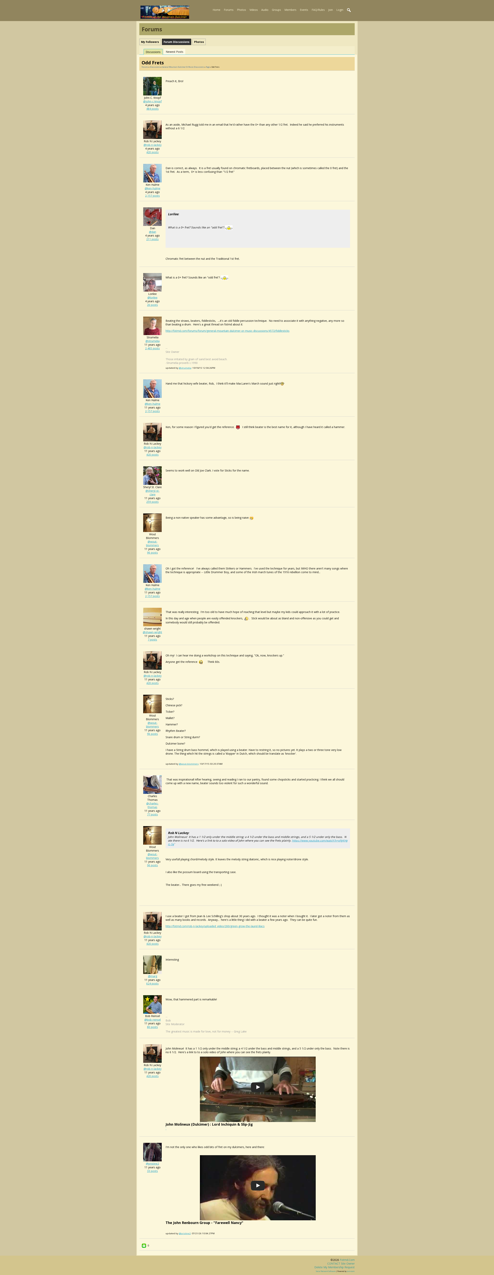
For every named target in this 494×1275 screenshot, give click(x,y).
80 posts (152, 1027)
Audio (264, 10)
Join (330, 10)
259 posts (152, 502)
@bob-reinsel (152, 1019)
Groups (276, 10)
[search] (349, 10)
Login (339, 10)
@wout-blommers (152, 543)
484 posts (152, 109)
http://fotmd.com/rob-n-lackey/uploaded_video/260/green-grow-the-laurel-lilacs (215, 926)
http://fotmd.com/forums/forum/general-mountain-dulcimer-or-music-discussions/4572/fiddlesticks (227, 331)
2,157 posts (152, 195)
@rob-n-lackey (153, 145)
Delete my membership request (334, 1267)
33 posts (152, 1171)
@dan (152, 232)
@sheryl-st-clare (152, 492)
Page (208, 67)
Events (304, 10)
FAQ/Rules (318, 10)
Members (290, 10)
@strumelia (152, 341)
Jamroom (351, 1271)
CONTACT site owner (341, 1263)
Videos (254, 10)
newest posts (174, 52)
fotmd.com (347, 1260)
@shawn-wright (152, 632)
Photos (241, 10)
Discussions (153, 52)
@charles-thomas (152, 805)
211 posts (152, 239)
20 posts (152, 305)
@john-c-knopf (152, 101)
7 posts (152, 639)
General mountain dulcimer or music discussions (183, 67)
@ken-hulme (152, 188)
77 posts (152, 814)
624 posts (152, 983)
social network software (326, 1271)
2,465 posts (152, 348)
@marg (152, 976)
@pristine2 (152, 1163)
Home (216, 10)
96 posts (152, 552)
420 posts (152, 152)
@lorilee (152, 297)
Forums (228, 10)
